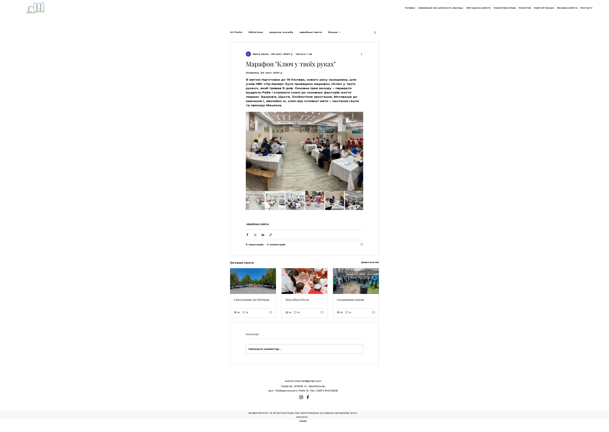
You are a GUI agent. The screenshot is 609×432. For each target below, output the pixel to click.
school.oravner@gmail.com (303, 381)
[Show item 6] (354, 200)
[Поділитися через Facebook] (247, 234)
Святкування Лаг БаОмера (251, 300)
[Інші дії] (361, 54)
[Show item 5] (334, 200)
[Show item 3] (294, 200)
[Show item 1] (255, 200)
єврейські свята (311, 32)
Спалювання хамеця (350, 300)
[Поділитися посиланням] (270, 234)
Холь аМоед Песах (297, 300)
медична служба (281, 32)
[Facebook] (307, 397)
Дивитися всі (370, 262)
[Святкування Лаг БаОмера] (253, 281)
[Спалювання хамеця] (356, 281)
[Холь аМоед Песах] (304, 281)
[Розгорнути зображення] (304, 151)
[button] (478, 7)
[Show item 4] (314, 200)
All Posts (236, 32)
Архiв (302, 420)
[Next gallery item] (359, 151)
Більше (333, 32)
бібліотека (256, 32)
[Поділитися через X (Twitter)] (255, 234)
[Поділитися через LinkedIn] (262, 234)
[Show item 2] (275, 200)
